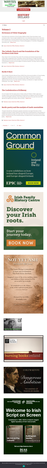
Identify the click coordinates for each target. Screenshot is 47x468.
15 (17, 125)
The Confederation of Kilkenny (14, 90)
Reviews (17, 45)
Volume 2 (22, 45)
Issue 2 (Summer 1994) (9, 45)
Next (20, 125)
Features (5, 101)
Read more (13, 42)
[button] (44, 25)
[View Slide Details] (23, 4)
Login (23, 20)
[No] (45, 464)
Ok (23, 466)
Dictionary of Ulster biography (14, 33)
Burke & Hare (7, 72)
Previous (4, 125)
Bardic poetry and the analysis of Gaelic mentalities (22, 107)
